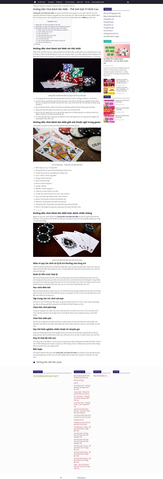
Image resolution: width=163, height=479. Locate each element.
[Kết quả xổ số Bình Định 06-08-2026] (109, 116)
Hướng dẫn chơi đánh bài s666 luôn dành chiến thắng (50, 28)
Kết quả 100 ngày (79, 380)
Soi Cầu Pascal (70, 2)
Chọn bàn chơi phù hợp (44, 37)
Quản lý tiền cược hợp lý (44, 32)
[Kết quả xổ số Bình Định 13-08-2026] (109, 108)
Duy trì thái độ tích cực (43, 42)
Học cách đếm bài (42, 33)
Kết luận (37, 44)
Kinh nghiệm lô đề (98, 2)
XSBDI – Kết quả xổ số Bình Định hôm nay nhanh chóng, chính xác (82, 466)
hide (55, 21)
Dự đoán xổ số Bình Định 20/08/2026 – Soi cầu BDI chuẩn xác (122, 81)
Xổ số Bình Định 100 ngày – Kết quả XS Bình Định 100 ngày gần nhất (81, 435)
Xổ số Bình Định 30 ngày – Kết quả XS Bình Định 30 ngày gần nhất (82, 447)
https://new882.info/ (25, 478)
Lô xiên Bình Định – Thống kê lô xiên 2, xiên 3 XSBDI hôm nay (82, 404)
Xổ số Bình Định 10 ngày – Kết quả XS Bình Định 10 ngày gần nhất (82, 428)
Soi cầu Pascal (108, 31)
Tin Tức (87, 2)
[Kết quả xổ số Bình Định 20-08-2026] (109, 101)
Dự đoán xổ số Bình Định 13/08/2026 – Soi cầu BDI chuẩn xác (122, 89)
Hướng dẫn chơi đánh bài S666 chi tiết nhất (47, 24)
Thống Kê (59, 2)
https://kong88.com (17, 475)
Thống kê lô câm (109, 19)
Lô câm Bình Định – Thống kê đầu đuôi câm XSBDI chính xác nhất (82, 387)
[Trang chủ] (35, 2)
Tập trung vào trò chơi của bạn (46, 35)
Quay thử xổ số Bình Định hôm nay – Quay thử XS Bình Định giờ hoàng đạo (82, 410)
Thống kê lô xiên (109, 28)
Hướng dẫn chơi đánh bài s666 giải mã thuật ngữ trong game (52, 26)
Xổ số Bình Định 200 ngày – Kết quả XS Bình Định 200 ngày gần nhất (81, 441)
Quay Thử (80, 2)
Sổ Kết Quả (41, 2)
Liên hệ (76, 383)
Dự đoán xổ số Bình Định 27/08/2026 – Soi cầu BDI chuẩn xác (116, 61)
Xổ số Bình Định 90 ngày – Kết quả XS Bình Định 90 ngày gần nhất (82, 460)
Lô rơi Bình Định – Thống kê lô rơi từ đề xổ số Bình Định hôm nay (82, 398)
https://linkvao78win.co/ (100, 376)
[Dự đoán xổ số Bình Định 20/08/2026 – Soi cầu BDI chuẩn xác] (109, 80)
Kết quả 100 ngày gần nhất (112, 13)
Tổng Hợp (41, 6)
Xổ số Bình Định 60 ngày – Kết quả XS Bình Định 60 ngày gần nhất (82, 454)
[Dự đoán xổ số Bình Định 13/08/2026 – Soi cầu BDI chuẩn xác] (109, 88)
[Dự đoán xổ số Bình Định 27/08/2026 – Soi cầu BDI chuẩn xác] (117, 45)
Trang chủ (35, 6)
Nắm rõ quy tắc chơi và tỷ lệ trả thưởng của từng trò (52, 30)
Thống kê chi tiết (78, 420)
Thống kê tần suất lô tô (111, 33)
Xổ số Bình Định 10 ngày (111, 36)
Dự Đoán (51, 2)
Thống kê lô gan (109, 22)
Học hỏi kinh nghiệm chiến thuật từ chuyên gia (50, 40)
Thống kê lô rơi (108, 25)
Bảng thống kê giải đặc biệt (112, 16)
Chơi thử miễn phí (42, 39)
